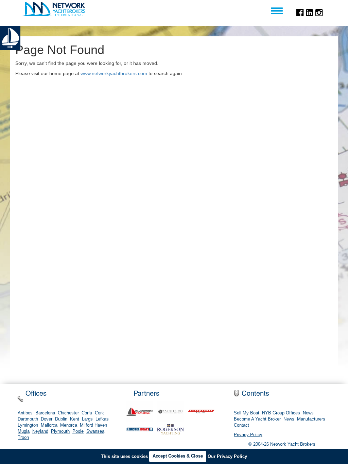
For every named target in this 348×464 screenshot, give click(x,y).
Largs (87, 419)
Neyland (40, 431)
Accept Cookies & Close (178, 456)
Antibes (25, 413)
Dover (46, 419)
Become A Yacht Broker (257, 419)
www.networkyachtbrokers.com (114, 73)
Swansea (95, 431)
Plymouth (60, 431)
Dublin (61, 419)
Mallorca (49, 425)
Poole (78, 431)
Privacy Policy (248, 434)
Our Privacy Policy (227, 456)
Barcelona (45, 413)
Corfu (87, 413)
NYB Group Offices (281, 413)
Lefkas (102, 419)
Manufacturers (311, 419)
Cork (99, 413)
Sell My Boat (246, 413)
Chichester (68, 413)
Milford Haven (93, 425)
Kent (74, 419)
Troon (23, 437)
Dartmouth (28, 419)
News (308, 413)
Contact (241, 425)
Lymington (28, 425)
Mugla (24, 431)
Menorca (68, 425)
